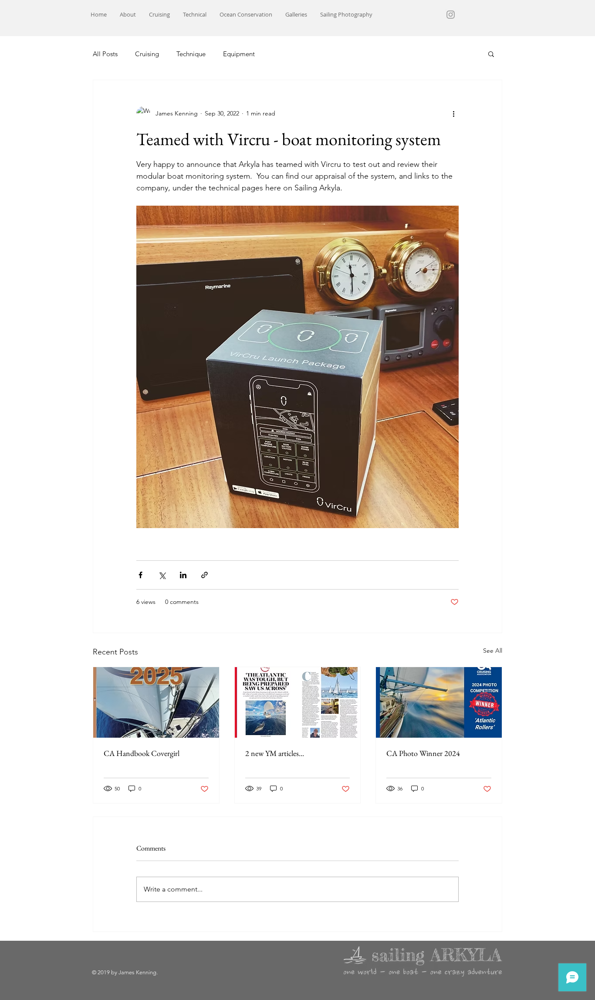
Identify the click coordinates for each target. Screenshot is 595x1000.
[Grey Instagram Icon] (450, 14)
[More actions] (453, 113)
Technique (191, 54)
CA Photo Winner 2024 (423, 753)
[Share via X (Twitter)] (162, 575)
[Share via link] (204, 575)
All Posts (105, 54)
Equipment (239, 54)
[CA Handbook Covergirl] (156, 702)
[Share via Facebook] (140, 575)
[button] (491, 53)
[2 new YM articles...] (298, 702)
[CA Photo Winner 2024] (439, 702)
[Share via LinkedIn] (183, 575)
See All (492, 650)
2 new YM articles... (274, 753)
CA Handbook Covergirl (141, 753)
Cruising (147, 54)
